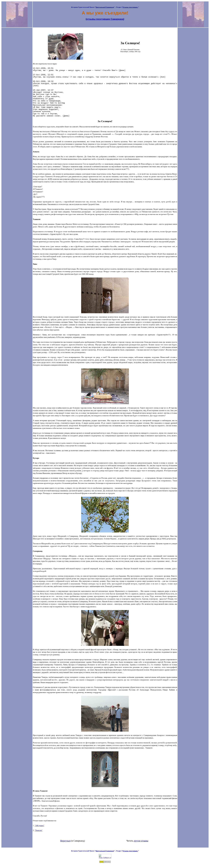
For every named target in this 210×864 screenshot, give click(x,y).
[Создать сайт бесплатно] (105, 862)
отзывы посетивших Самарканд (104, 19)
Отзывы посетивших (130, 7)
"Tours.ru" (38, 830)
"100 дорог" (39, 825)
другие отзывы (141, 840)
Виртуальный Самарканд (105, 7)
